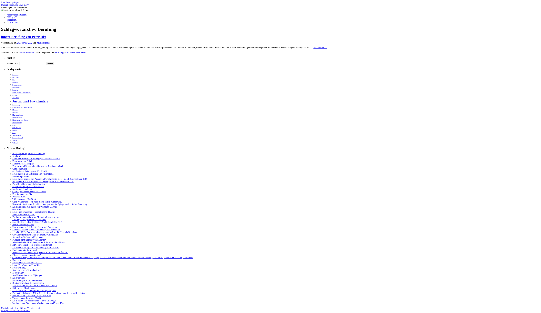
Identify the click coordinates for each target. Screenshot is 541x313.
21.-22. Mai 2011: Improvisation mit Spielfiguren (34, 290)
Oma (13, 125)
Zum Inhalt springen (10, 2)
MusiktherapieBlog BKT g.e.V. (15, 5)
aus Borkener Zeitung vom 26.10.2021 (29, 171)
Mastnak (15, 110)
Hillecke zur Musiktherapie (24, 288)
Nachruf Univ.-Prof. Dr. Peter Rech (28, 186)
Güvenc (14, 95)
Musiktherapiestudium (16, 15)
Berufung (58, 52)
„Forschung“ (18, 273)
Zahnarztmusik (19, 260)
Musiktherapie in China (20, 120)
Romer (14, 130)
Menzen (15, 112)
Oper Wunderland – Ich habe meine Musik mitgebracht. (37, 202)
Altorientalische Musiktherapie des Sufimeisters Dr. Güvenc (39, 242)
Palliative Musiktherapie (23, 224)
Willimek (15, 143)
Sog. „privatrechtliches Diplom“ (26, 270)
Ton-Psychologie (17, 138)
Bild (13, 80)
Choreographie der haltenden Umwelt (29, 191)
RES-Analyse (16, 128)
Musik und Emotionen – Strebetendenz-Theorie (33, 212)
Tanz (13, 133)
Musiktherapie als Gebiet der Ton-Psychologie (33, 174)
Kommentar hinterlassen (75, 52)
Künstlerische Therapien (23, 163)
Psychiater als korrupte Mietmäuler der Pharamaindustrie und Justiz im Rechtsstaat (48, 293)
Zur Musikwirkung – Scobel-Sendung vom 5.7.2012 (35, 247)
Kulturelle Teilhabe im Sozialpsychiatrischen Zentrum (36, 158)
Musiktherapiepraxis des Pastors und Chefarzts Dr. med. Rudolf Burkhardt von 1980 (49, 179)
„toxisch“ (16, 156)
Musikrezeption (17, 117)
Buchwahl (15, 82)
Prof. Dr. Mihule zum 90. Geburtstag (28, 184)
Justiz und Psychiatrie (30, 101)
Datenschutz (12, 22)
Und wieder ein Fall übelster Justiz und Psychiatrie (34, 227)
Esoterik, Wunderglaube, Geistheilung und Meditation (36, 229)
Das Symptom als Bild (22, 194)
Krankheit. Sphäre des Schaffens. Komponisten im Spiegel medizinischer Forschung (49, 204)
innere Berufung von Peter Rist (23, 37)
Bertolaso (15, 75)
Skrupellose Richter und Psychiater (28, 237)
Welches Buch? (19, 196)
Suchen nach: (13, 63)
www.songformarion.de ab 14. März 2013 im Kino (35, 235)
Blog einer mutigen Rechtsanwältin (28, 283)
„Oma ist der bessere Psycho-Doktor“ (29, 240)
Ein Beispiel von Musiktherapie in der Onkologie (34, 300)
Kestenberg (16, 105)
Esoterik (15, 90)
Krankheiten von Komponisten (22, 107)
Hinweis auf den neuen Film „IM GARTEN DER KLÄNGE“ (40, 252)
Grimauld (16, 209)
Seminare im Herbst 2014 (23, 214)
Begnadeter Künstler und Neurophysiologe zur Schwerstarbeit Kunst (43, 181)
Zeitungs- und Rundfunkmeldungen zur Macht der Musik (37, 166)
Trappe (14, 140)
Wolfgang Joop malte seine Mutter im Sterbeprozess (35, 217)
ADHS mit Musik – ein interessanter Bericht (32, 245)
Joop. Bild (15, 98)
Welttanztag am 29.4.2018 (24, 199)
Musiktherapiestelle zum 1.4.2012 (27, 262)
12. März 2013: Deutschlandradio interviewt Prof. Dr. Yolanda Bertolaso (44, 232)
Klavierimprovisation (21, 176)
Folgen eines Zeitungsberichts (25, 250)
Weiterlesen (320, 47)
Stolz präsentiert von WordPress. (15, 310)
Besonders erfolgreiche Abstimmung (28, 153)
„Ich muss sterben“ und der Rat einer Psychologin (34, 285)
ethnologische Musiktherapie (21, 92)
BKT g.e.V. (12, 17)
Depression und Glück (22, 161)
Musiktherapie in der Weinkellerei (27, 280)
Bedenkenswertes (27, 52)
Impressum (11, 20)
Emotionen (16, 87)
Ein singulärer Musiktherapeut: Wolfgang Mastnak (34, 207)
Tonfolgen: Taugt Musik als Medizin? (29, 219)
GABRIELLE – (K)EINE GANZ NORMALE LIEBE (37, 222)
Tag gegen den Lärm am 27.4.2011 (28, 298)
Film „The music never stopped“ (26, 255)
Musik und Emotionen (22, 189)
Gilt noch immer (19, 169)
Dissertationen (17, 85)
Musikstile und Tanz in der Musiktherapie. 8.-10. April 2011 (39, 303)
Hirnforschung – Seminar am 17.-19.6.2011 (31, 295)
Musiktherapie (43, 43)
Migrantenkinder (17, 115)
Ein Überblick (18, 278)
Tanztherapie (16, 135)
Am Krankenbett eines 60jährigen (27, 275)
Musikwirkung (17, 122)
